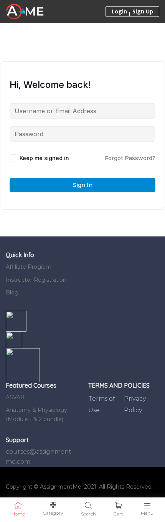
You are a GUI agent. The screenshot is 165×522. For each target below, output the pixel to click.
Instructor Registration (36, 279)
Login (119, 11)
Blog (12, 292)
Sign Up (142, 11)
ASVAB (15, 397)
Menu (147, 513)
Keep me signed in (44, 158)
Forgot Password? (130, 158)
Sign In (82, 185)
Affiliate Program (28, 266)
